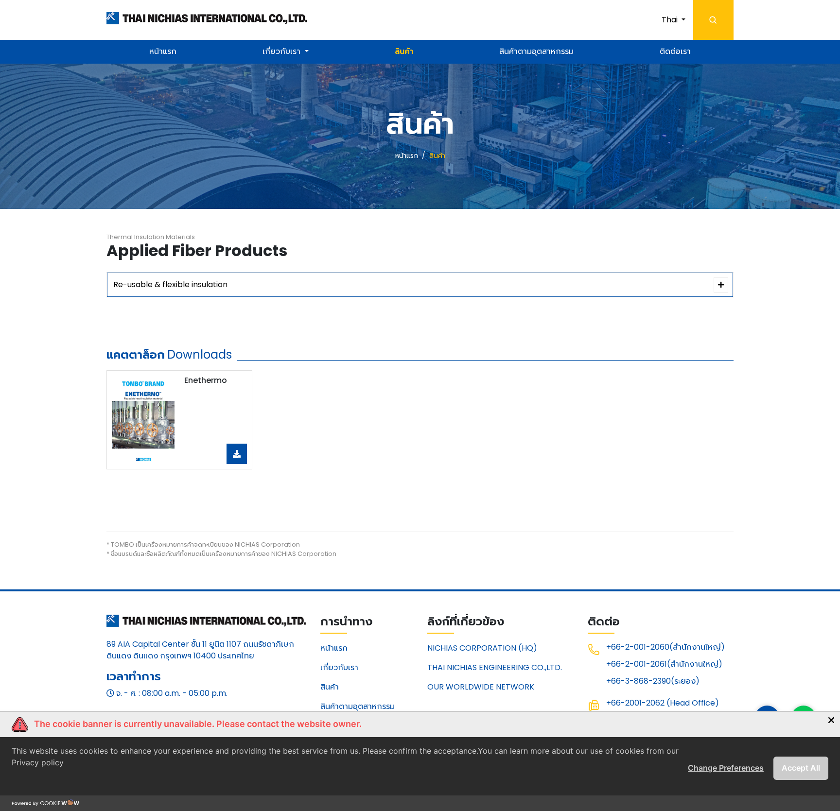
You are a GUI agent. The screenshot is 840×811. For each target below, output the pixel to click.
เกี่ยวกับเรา (339, 667)
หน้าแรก (162, 51)
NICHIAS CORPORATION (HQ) (482, 648)
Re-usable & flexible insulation (170, 284)
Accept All (801, 768)
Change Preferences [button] (726, 768)
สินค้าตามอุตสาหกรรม (536, 51)
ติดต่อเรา (675, 51)
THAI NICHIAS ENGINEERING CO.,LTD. (494, 667)
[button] (673, 20)
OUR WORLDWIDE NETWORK (480, 686)
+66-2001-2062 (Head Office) (662, 702)
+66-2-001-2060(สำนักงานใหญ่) (665, 647)
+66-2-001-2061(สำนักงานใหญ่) (664, 664)
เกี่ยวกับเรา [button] (282, 51)
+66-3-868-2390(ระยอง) (653, 681)
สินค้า (404, 51)
